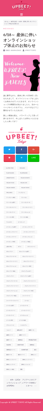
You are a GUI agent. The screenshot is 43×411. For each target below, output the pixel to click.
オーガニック (21, 222)
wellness (9, 192)
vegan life (23, 182)
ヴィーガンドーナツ (27, 207)
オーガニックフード (11, 236)
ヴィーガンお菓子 (10, 202)
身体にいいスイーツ (11, 359)
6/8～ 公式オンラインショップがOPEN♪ (14, 383)
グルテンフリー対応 (29, 290)
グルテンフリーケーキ (11, 281)
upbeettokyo (30, 50)
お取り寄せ (9, 246)
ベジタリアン (23, 325)
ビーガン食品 (22, 320)
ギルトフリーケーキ (11, 256)
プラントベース (10, 325)
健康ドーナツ (22, 335)
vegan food (10, 182)
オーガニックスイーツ (11, 232)
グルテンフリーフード (30, 286)
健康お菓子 (19, 330)
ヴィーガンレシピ (25, 212)
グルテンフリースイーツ (30, 281)
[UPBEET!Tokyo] (21, 6)
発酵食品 (32, 345)
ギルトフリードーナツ (11, 261)
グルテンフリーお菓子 (25, 276)
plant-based (10, 173)
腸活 (35, 349)
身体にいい (33, 354)
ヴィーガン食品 (24, 217)
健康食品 (20, 340)
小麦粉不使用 (20, 345)
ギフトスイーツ (31, 246)
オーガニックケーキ (27, 227)
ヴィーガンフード (10, 212)
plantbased (23, 173)
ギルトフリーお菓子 (24, 251)
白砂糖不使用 (24, 349)
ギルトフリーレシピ (11, 266)
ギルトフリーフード (29, 261)
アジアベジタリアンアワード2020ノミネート (29, 383)
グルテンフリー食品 (11, 295)
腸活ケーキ (9, 354)
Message (8, 28)
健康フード (9, 340)
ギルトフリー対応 (26, 266)
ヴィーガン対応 (10, 217)
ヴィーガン (24, 197)
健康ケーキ (31, 330)
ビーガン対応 (9, 320)
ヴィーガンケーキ (25, 202)
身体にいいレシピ (25, 364)
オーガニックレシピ (27, 236)
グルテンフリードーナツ (12, 286)
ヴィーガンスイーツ (11, 207)
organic (22, 168)
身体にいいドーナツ (27, 359)
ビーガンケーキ (24, 305)
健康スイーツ (9, 335)
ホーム (6, 21)
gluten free (9, 168)
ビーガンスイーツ (10, 310)
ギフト (19, 246)
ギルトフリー (9, 251)
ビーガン (27, 300)
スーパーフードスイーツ (12, 300)
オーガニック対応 (10, 241)
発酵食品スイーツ (10, 349)
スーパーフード (26, 295)
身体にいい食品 (10, 369)
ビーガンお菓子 (10, 305)
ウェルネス (9, 222)
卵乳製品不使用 (32, 340)
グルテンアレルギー (26, 271)
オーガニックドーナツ (29, 232)
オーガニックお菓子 (11, 227)
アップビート (22, 192)
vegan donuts (25, 178)
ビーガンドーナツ (25, 310)
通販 (21, 369)
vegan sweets (10, 187)
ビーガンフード (10, 315)
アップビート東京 (10, 197)
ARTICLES (14, 21)
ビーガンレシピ (24, 315)
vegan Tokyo (25, 187)
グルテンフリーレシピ (11, 290)
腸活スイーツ (21, 354)
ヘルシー (8, 330)
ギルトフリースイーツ (28, 256)
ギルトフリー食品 (10, 271)
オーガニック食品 (25, 241)
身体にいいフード (10, 364)
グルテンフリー (10, 276)
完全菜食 (8, 345)
